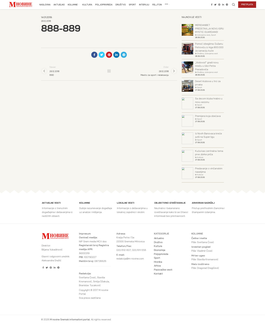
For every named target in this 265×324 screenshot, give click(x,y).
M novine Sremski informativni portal (70, 319)
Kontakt (158, 273)
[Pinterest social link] (219, 5)
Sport (213, 35)
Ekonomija (159, 249)
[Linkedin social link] (223, 5)
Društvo (200, 53)
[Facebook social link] (211, 5)
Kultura (200, 157)
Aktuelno (159, 238)
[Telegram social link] (227, 5)
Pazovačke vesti (163, 269)
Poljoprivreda (161, 253)
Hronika (158, 261)
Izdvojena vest (203, 35)
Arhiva (157, 265)
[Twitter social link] (215, 5)
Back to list (109, 71)
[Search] (233, 5)
